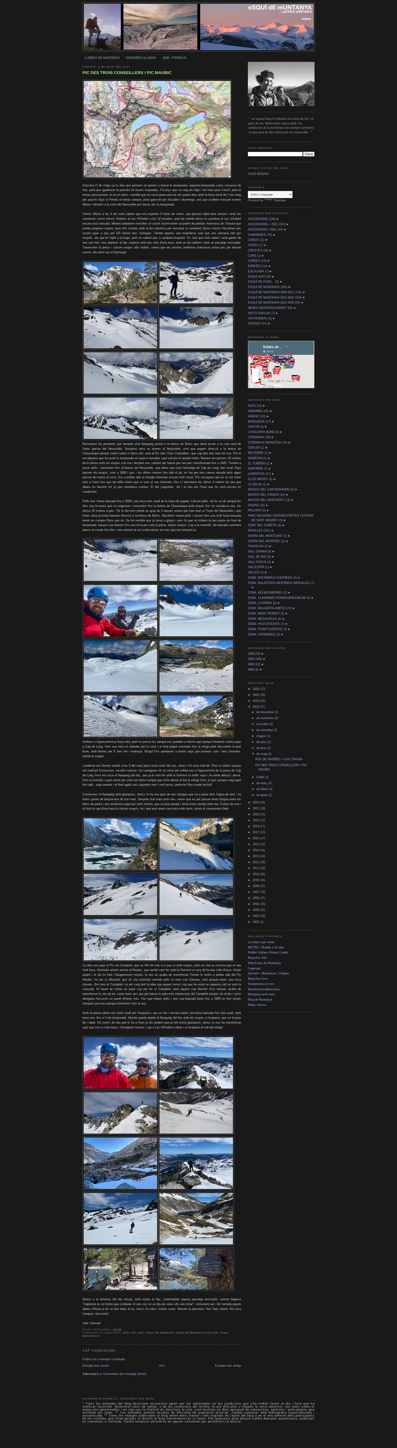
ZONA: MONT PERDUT (264, 613)
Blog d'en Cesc (258, 978)
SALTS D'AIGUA (259, 313)
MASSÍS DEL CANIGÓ (263, 494)
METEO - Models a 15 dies (266, 947)
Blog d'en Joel (257, 957)
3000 (126, 1332)
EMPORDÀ (255, 468)
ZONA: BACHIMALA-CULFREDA (270, 577)
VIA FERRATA (257, 318)
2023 (256, 706)
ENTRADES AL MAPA (141, 58)
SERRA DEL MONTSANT (265, 536)
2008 (256, 886)
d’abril (260, 777)
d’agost (261, 736)
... (203, 58)
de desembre (265, 712)
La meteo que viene (261, 942)
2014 (256, 850)
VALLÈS (253, 572)
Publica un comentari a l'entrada (103, 1359)
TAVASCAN (256, 546)
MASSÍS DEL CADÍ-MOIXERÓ (268, 489)
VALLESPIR (256, 567)
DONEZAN (255, 458)
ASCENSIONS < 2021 (263, 224)
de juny (261, 748)
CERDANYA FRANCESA (264, 442)
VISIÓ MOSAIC (258, 174)
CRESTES (255, 250)
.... (213, 58)
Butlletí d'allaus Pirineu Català (268, 952)
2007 (256, 892)
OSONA (253, 505)
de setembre (265, 730)
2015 (256, 844)
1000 (251, 653)
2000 (251, 659)
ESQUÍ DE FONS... (261, 281)
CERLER (254, 447)
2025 (256, 695)
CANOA (253, 240)
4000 (251, 669)
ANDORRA (255, 411)
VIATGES (254, 323)
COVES (253, 245)
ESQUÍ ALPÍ (256, 276)
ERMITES (254, 266)
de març (262, 783)
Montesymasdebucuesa (264, 989)
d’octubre (262, 724)
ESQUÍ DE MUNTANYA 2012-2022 (271, 297)
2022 (256, 802)
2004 (256, 910)
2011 (256, 868)
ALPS (252, 405)
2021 (256, 808)
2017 (256, 832)
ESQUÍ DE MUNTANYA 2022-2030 (197, 1332)
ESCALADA (256, 271)
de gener (262, 795)
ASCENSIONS (258, 219)
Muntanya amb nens (261, 994)
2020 (256, 814)
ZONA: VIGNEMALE (262, 634)
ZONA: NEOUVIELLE (262, 618)
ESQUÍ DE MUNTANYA (160, 1332)
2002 (256, 922)
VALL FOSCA (257, 562)
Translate (280, 200)
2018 (256, 826)
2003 (256, 916)
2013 (256, 856)
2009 (256, 880)
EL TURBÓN (256, 463)
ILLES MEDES (258, 479)
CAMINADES (257, 234)
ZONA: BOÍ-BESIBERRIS (265, 592)
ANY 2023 (137, 1332)
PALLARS (254, 510)
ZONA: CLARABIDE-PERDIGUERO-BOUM (277, 598)
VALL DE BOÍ (257, 556)
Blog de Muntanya (260, 999)
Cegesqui (254, 968)
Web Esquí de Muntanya (264, 963)
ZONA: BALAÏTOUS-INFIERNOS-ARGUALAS (278, 583)
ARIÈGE (253, 416)
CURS (252, 255)
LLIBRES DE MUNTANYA (102, 58)
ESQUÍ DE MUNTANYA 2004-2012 (271, 292)
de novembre (265, 718)
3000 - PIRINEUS (174, 58)
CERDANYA (256, 437)
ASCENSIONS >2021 (262, 229)
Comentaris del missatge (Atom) (124, 1374)
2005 (256, 904)
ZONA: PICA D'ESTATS (264, 624)
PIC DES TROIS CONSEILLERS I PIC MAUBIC (126, 72)
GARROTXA (256, 473)
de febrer (262, 789)
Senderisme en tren (261, 984)
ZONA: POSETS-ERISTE (265, 629)
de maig (262, 754)
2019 (256, 820)
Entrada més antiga (228, 1365)
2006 (256, 898)
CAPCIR (253, 426)
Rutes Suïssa (257, 1005)
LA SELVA (255, 484)
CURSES (254, 260)
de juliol (261, 742)
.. (194, 58)
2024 (256, 701)
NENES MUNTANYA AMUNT (267, 308)
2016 (256, 838)
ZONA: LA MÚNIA (260, 603)
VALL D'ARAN (257, 551)
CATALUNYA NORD (261, 432)
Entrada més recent (95, 1365)
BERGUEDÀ (256, 421)
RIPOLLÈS (255, 530)
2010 (256, 874)
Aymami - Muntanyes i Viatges (268, 973)
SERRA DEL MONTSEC (264, 541)
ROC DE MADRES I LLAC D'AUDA (278, 759)
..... (223, 58)
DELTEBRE (256, 453)
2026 (256, 689)
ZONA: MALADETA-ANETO (266, 608)
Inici (162, 1365)
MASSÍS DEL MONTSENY (266, 500)
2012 (256, 862)
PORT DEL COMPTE (262, 525)
